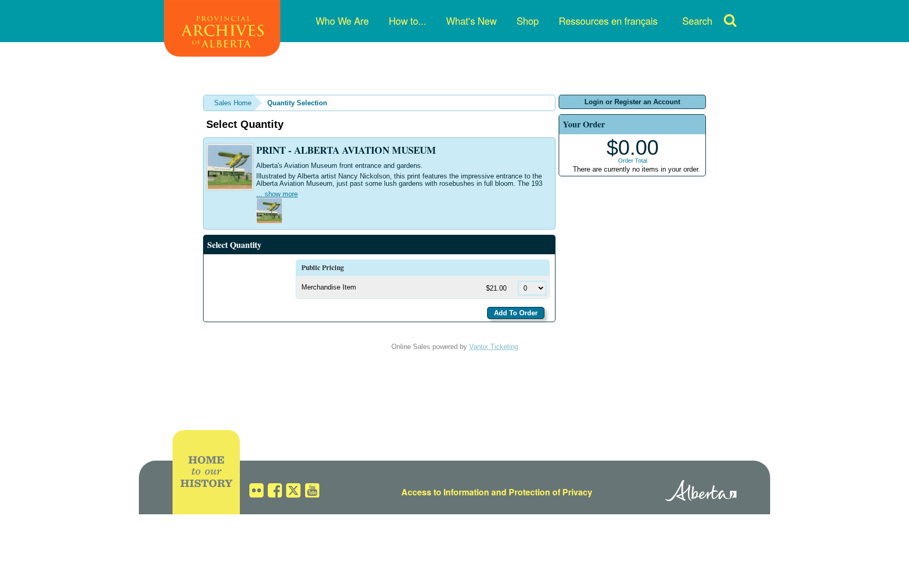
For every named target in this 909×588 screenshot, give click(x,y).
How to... (407, 20)
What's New (471, 20)
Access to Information (445, 492)
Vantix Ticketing (493, 347)
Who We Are (342, 20)
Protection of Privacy (550, 492)
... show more (277, 194)
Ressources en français (608, 20)
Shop (528, 20)
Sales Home (232, 103)
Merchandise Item (328, 287)
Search (697, 20)
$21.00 (497, 288)
